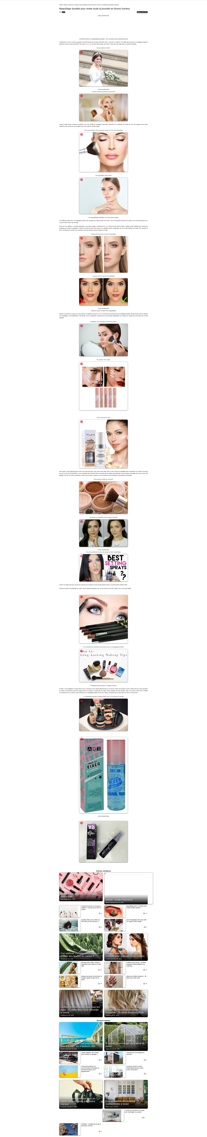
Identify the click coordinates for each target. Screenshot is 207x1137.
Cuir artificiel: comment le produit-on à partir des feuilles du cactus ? (80, 954)
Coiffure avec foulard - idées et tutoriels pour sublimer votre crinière (125, 954)
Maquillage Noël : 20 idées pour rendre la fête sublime (136, 907)
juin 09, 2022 (71, 899)
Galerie (103, 68)
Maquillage (63, 899)
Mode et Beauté (69, 4)
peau (106, 226)
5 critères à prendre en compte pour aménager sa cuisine (134, 1111)
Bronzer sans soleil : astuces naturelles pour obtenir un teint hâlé (91, 964)
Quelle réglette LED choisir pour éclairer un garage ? (90, 1053)
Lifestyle (62, 959)
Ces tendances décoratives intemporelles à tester (120, 1102)
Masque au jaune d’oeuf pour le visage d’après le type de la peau (91, 977)
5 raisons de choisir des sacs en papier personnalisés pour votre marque (77, 1101)
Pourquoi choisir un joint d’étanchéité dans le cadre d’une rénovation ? (134, 1068)
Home (61, 4)
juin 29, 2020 (69, 959)
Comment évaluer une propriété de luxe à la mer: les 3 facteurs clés (79, 1044)
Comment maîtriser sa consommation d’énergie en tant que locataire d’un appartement (90, 1069)
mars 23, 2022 (119, 902)
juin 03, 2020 (70, 1015)
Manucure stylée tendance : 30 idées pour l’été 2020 (136, 977)
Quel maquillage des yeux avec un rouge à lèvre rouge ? (136, 920)
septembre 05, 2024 (71, 1049)
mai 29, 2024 (116, 1049)
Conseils (63, 1107)
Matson (139, 12)
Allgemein (108, 1049)
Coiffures (63, 1015)
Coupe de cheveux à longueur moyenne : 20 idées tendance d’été (125, 1011)
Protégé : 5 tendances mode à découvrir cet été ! (91, 1125)
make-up (88, 44)
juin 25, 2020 (118, 959)
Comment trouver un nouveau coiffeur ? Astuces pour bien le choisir (91, 907)
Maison (62, 1049)
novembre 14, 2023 (71, 1107)
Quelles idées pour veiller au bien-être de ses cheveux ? (90, 920)
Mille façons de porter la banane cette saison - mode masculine (126, 898)
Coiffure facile (110, 959)
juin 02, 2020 (115, 1015)
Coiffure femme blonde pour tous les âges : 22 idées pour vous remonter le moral (80, 1010)
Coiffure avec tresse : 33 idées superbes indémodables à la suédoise (136, 964)
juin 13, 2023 (114, 1106)
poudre (100, 313)
